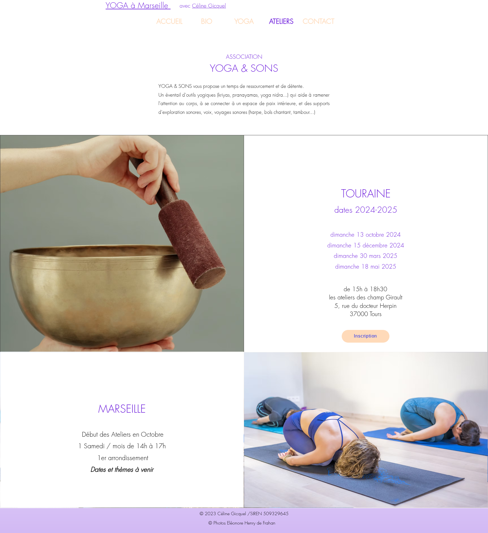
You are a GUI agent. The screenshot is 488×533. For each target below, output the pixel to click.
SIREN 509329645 (269, 513)
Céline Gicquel (209, 5)
